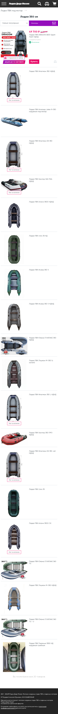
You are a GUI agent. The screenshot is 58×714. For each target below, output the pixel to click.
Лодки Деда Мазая (19, 3)
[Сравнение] (47, 3)
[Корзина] (54, 3)
